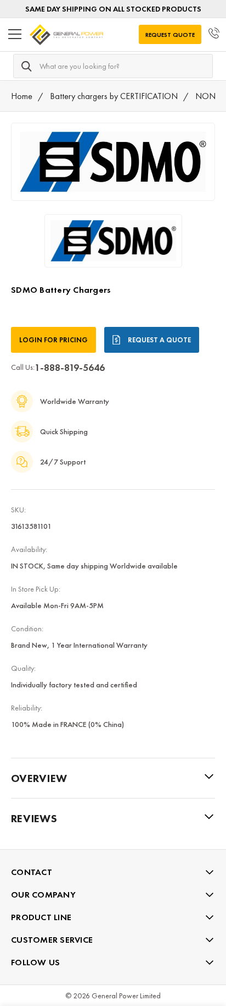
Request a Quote (159, 340)
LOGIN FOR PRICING (53, 340)
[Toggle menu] (14, 34)
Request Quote (170, 35)
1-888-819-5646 (70, 367)
